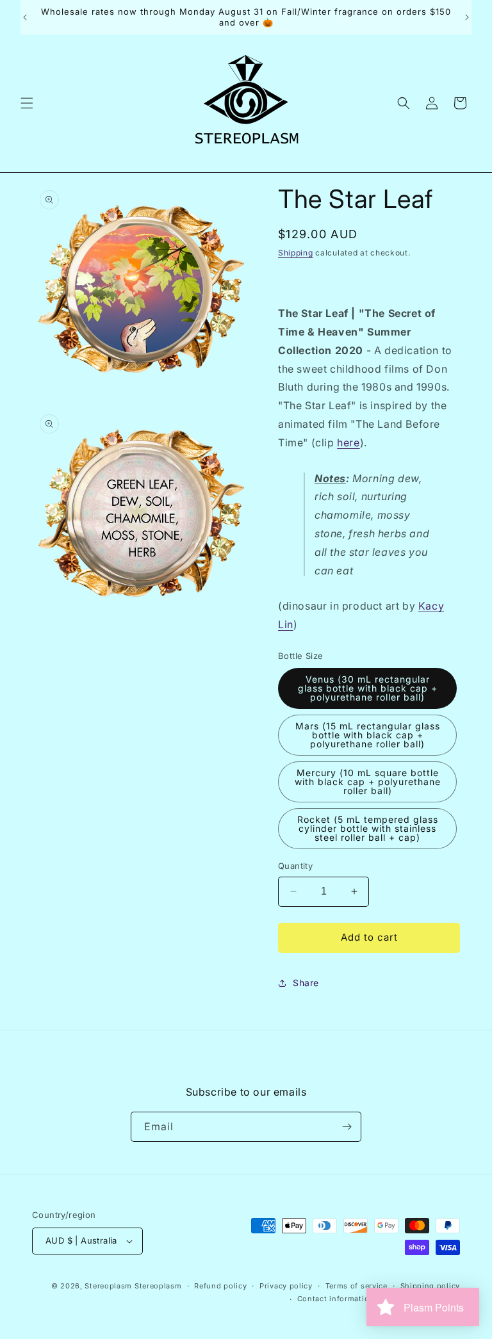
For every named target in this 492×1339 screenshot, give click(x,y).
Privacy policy (286, 1285)
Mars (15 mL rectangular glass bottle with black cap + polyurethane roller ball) (367, 734)
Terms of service (356, 1285)
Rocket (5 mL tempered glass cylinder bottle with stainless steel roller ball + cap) (367, 828)
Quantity (295, 866)
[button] (27, 103)
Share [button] (306, 982)
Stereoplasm (108, 1285)
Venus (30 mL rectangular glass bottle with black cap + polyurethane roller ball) (368, 688)
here (348, 442)
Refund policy (220, 1285)
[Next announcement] (467, 17)
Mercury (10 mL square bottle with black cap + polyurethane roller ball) (368, 781)
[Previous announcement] (25, 17)
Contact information (335, 1298)
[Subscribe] (346, 1127)
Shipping (295, 252)
